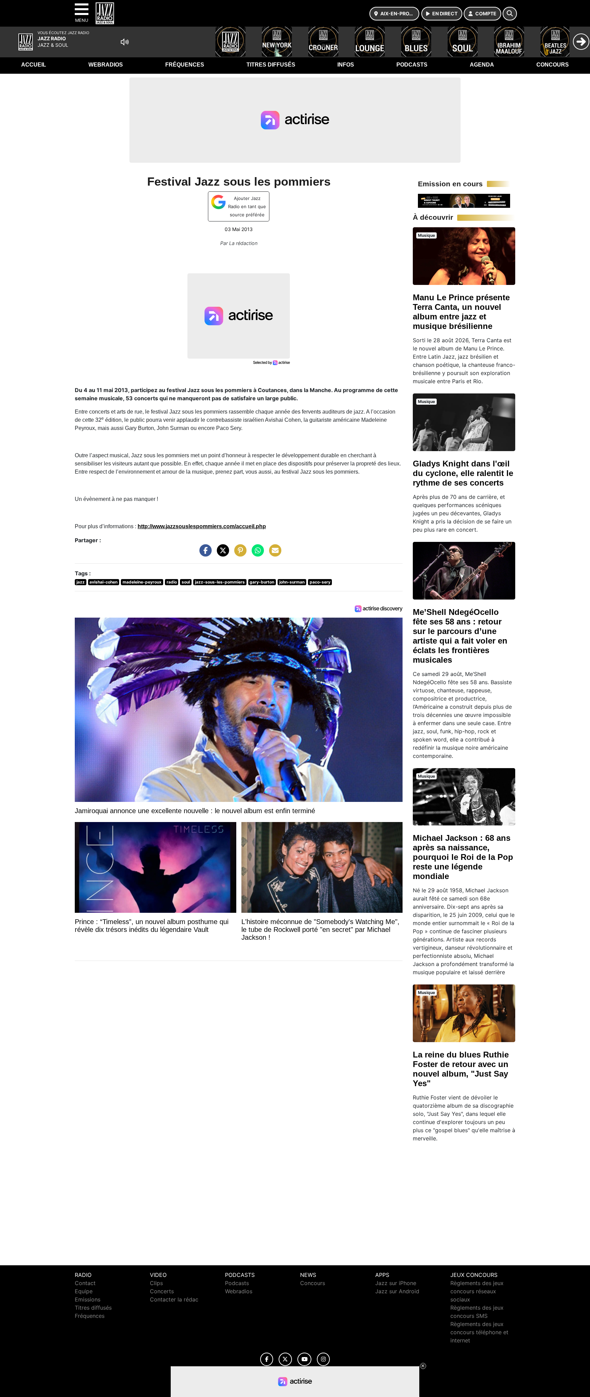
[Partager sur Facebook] (204, 553)
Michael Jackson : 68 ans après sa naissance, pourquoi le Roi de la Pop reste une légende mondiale (463, 857)
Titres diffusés (271, 65)
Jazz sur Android (397, 1291)
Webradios (105, 65)
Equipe (84, 1291)
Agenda (482, 65)
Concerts (162, 1291)
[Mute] (125, 42)
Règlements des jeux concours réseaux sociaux (477, 1291)
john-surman (292, 582)
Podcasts (411, 65)
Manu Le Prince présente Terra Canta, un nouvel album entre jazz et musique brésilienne (461, 312)
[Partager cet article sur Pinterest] (239, 553)
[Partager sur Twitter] (221, 553)
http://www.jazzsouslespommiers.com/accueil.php (202, 526)
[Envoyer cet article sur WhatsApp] (256, 553)
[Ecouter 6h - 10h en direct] (464, 200)
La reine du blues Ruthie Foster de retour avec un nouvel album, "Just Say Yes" (461, 1069)
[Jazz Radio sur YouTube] (304, 1359)
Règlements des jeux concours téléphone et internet (479, 1332)
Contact (85, 1283)
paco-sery (320, 582)
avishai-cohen (103, 582)
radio (172, 582)
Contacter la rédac (174, 1299)
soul (186, 582)
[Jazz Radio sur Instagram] (323, 1359)
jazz (80, 582)
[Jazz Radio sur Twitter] (285, 1359)
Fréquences (184, 65)
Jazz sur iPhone (395, 1283)
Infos (345, 65)
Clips (156, 1283)
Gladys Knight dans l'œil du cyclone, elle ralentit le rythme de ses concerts (463, 473)
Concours (552, 65)
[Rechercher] (510, 13)
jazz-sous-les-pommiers (220, 582)
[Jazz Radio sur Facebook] (266, 1359)
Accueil (33, 65)
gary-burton (262, 582)
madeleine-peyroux (142, 582)
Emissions (87, 1299)
